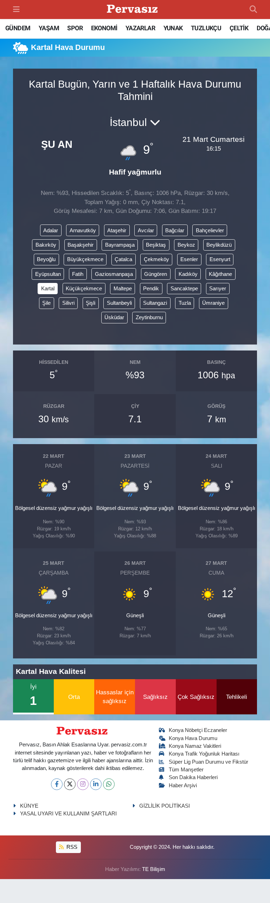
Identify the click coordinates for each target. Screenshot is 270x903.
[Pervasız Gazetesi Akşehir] (133, 9)
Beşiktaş (156, 245)
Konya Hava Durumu (193, 738)
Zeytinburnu (149, 317)
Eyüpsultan (48, 274)
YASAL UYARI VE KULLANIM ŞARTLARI (68, 813)
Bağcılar (174, 230)
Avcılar (146, 230)
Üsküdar (114, 317)
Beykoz (186, 245)
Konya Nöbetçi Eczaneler (198, 730)
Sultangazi (155, 303)
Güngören (155, 274)
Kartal (47, 288)
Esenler (189, 259)
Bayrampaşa (120, 245)
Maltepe (123, 288)
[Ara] (253, 9)
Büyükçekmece (85, 259)
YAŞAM (49, 28)
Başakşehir (81, 245)
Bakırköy (46, 245)
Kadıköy (188, 274)
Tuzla (185, 303)
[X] (70, 784)
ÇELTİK (239, 28)
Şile (46, 303)
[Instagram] (83, 784)
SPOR (75, 28)
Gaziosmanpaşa (114, 274)
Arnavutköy (83, 230)
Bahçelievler (210, 230)
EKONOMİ (104, 28)
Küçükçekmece (84, 288)
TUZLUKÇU (206, 28)
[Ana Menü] (16, 9)
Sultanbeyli (119, 303)
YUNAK (173, 28)
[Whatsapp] (109, 784)
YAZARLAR (140, 28)
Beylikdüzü (219, 245)
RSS (71, 847)
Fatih (77, 274)
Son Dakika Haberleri (193, 777)
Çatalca (123, 259)
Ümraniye (213, 303)
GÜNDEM (17, 28)
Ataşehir (116, 230)
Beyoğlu (46, 259)
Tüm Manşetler (186, 769)
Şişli (90, 303)
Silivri (68, 303)
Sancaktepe (184, 288)
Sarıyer (217, 288)
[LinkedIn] (96, 784)
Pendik (151, 288)
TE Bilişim (153, 869)
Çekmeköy (156, 259)
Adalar (50, 230)
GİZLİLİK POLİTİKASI (164, 806)
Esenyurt (220, 259)
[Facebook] (57, 784)
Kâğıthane (220, 274)
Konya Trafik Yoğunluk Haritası (204, 754)
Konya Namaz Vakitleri (195, 746)
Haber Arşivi (183, 785)
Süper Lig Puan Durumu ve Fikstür (208, 762)
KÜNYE (29, 806)
